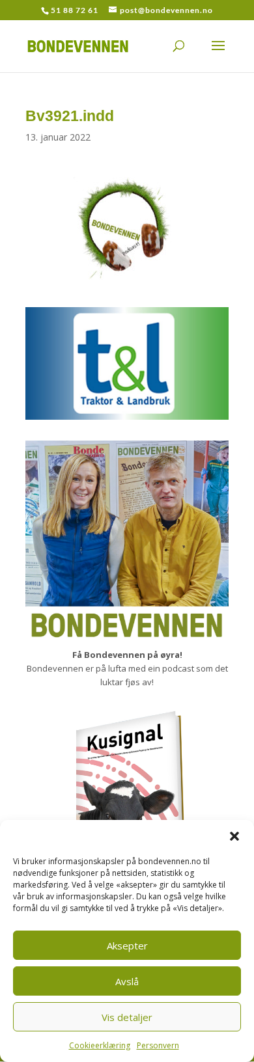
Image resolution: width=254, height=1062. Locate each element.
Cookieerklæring (99, 1045)
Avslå (127, 981)
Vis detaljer (127, 1017)
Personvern (158, 1045)
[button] (234, 836)
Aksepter (127, 945)
